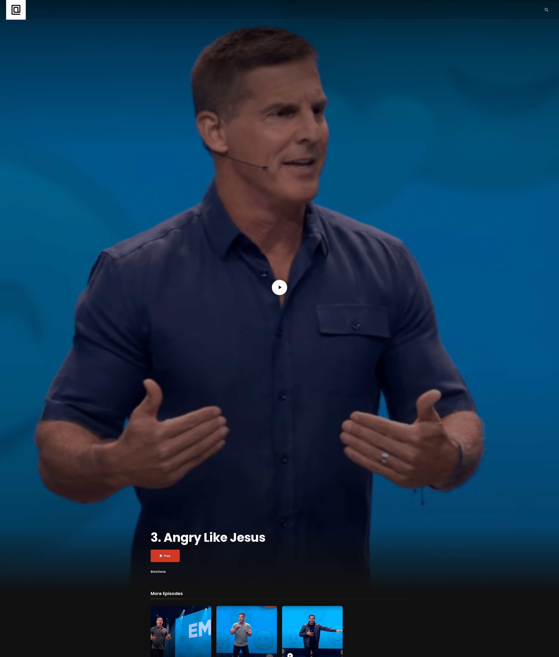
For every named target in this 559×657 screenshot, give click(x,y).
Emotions (158, 571)
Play (167, 556)
